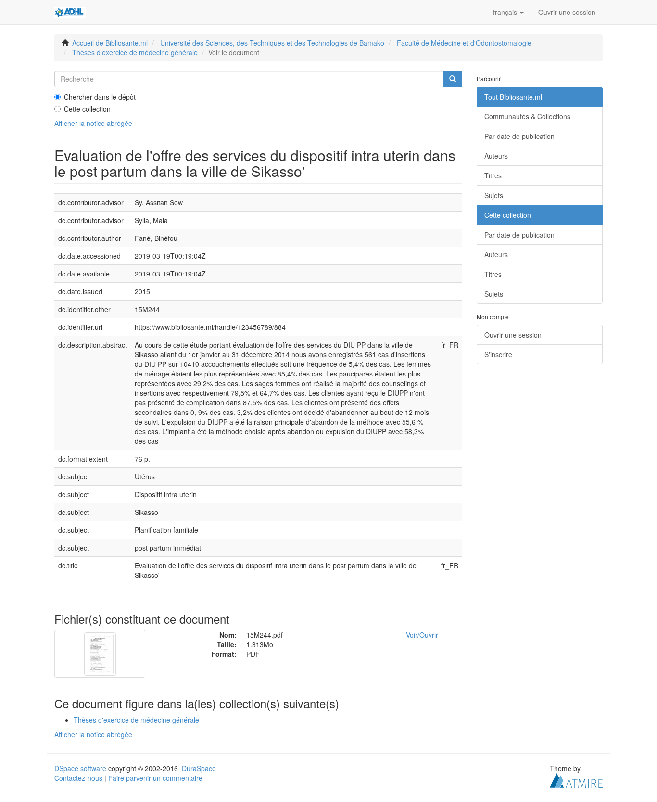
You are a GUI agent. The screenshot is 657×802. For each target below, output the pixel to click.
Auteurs (496, 156)
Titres (493, 175)
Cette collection (87, 108)
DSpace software (80, 768)
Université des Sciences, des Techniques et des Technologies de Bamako (272, 43)
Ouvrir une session (513, 334)
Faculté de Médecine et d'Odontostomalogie (464, 43)
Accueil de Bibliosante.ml (110, 43)
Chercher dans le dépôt (100, 96)
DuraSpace (199, 768)
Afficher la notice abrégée (93, 123)
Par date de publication (519, 136)
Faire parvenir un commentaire (155, 778)
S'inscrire (498, 354)
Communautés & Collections (527, 116)
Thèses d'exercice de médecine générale (135, 52)
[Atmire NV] (576, 779)
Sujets (493, 195)
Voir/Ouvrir (422, 634)
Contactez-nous (78, 778)
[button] (508, 12)
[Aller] (452, 79)
